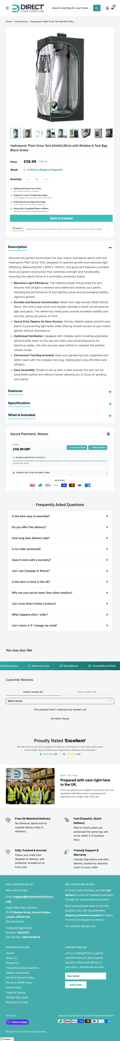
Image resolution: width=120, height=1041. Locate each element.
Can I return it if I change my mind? (34, 625)
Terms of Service (16, 992)
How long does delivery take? (31, 538)
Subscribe (76, 984)
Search (10, 953)
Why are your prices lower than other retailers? (42, 592)
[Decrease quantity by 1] (27, 179)
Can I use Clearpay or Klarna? (31, 570)
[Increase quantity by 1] (46, 179)
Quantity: (16, 179)
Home (9, 21)
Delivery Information (17, 972)
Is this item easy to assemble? (31, 516)
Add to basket (61, 218)
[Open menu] (7, 8)
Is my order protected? (26, 549)
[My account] (107, 8)
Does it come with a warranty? (31, 560)
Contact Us (12, 962)
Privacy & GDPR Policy (19, 982)
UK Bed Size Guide (17, 997)
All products (21, 21)
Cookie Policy (14, 987)
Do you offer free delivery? (29, 527)
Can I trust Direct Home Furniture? (34, 603)
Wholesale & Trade (17, 1002)
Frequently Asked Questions (22, 967)
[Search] (97, 8)
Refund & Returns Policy (20, 977)
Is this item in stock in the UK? (31, 581)
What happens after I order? (30, 614)
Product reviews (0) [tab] (33, 692)
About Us (11, 957)
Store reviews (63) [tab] (87, 692)
